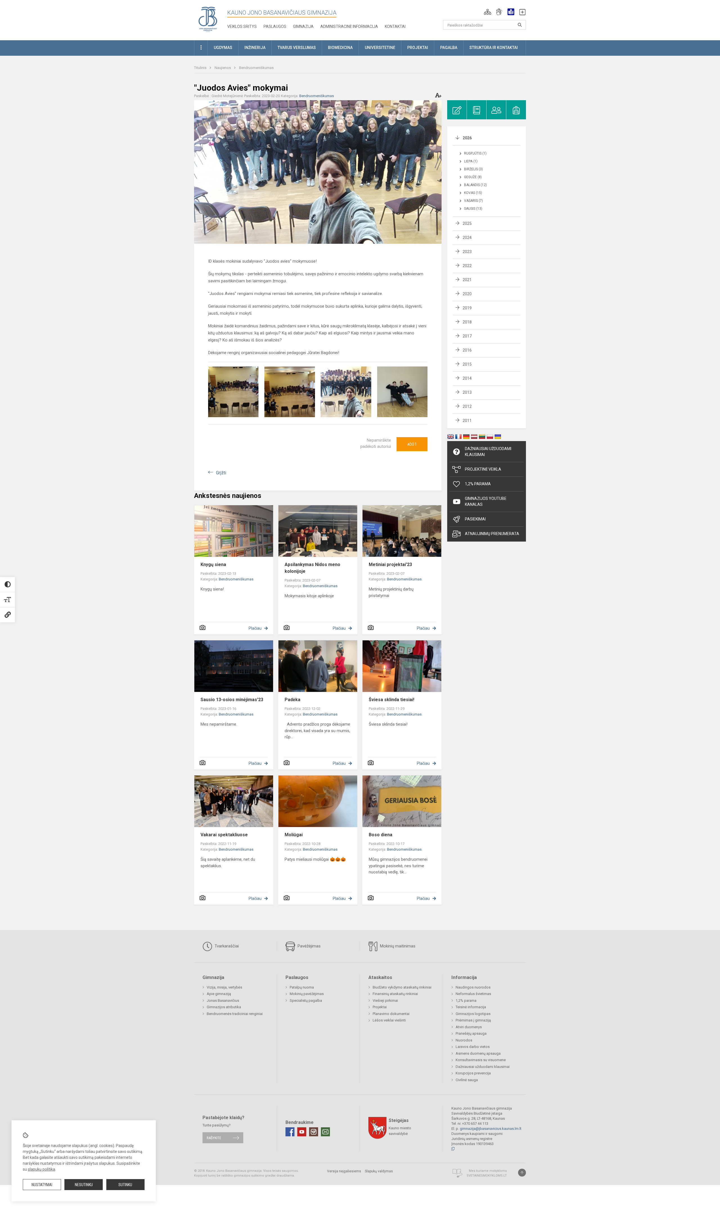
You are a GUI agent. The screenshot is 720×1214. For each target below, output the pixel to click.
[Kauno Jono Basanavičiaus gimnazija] (208, 19)
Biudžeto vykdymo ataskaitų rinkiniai (402, 987)
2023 (467, 251)
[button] (487, 11)
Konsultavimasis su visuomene (481, 1060)
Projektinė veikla (483, 469)
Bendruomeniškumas (256, 68)
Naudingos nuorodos (473, 987)
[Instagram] (313, 1131)
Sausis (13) (473, 209)
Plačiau (255, 628)
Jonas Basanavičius (223, 1000)
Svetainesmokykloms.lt (487, 1175)
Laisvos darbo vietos (473, 1047)
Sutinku (125, 1184)
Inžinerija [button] (255, 47)
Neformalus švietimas (473, 994)
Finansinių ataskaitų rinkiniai (395, 994)
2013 (467, 392)
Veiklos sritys (242, 26)
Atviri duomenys (469, 1027)
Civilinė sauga (467, 1080)
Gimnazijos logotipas (473, 1014)
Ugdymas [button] (223, 47)
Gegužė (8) (473, 177)
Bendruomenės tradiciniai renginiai (235, 1014)
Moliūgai (294, 834)
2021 (467, 280)
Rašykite (214, 1137)
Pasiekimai (475, 519)
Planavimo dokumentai (391, 1014)
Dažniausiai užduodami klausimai (488, 451)
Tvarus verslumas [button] (297, 47)
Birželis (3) (473, 169)
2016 (467, 350)
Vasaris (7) (473, 201)
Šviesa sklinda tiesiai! (391, 699)
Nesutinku (84, 1184)
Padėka (292, 699)
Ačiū (412, 444)
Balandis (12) (475, 185)
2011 (467, 420)
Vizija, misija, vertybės (224, 987)
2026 (467, 138)
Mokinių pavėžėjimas (307, 994)
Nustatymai (42, 1184)
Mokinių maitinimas (397, 946)
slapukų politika (41, 1169)
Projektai (380, 1007)
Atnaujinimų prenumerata (492, 533)
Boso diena (380, 834)
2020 (467, 294)
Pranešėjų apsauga (471, 1033)
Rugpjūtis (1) (475, 153)
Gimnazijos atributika (224, 1007)
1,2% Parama (478, 484)
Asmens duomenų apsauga (478, 1053)
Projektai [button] (417, 47)
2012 (467, 406)
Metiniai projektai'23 (390, 564)
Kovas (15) (473, 193)
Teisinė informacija (471, 1007)
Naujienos (223, 68)
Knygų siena (213, 564)
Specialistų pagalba (306, 1000)
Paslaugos (275, 26)
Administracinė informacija (349, 26)
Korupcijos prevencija (473, 1073)
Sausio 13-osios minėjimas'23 (232, 699)
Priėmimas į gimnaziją (473, 1020)
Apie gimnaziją (219, 994)
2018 (467, 322)
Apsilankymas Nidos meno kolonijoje (312, 568)
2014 (467, 378)
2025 (467, 223)
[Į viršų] (522, 1173)
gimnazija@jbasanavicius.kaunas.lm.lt (490, 1128)
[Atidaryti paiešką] (520, 25)
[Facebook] (289, 1131)
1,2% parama (466, 1000)
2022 (467, 265)
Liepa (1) (471, 161)
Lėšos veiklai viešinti (389, 1020)
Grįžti (221, 472)
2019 (467, 308)
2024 (467, 237)
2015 (467, 364)
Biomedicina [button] (340, 47)
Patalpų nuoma (302, 987)
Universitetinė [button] (380, 47)
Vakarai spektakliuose (224, 834)
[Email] (325, 1131)
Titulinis (200, 68)
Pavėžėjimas (308, 946)
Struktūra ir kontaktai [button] (493, 47)
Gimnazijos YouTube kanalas (486, 501)
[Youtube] (301, 1131)
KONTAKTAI (395, 26)
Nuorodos (464, 1040)
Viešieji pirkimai (385, 1000)
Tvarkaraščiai (226, 946)
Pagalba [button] (448, 47)
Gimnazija (303, 26)
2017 (467, 336)
